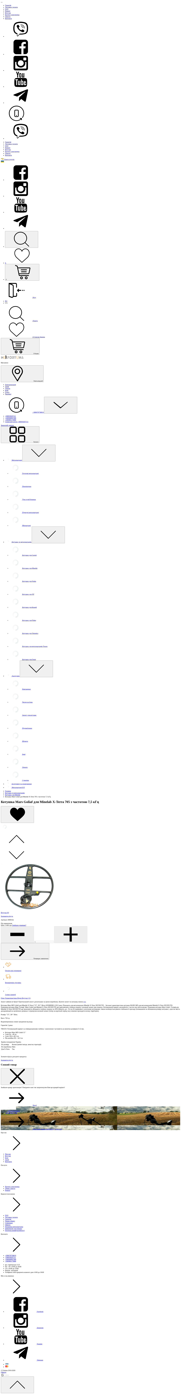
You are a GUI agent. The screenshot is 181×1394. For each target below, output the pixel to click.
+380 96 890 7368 (11, 1113)
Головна (8, 791)
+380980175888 (10, 420)
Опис (3, 998)
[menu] (2, 2)
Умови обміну (10, 1221)
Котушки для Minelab (12, 795)
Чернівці (8, 394)
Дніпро (7, 388)
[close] (17, 1076)
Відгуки (8, 13)
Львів (7, 386)
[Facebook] (20, 54)
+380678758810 (10, 1255)
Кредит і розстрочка (12, 15)
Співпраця (9, 1223)
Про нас (8, 1154)
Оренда (7, 17)
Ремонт (7, 11)
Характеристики (11, 998)
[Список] (60, 405)
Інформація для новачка (13, 1229)
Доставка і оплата (11, 7)
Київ (6, 390)
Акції (7, 1160)
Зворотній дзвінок (7, 425)
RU (6, 301)
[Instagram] (20, 70)
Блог (6, 1158)
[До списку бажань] (17, 814)
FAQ (6, 9)
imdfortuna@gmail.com (54, 1129)
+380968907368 (10, 418)
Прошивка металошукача (14, 1227)
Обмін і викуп (10, 1188)
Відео (19, 998)
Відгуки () (26, 998)
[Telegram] (20, 103)
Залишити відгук (7, 916)
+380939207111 (10, 416)
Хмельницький (10, 385)
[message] (20, 138)
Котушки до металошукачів (15, 793)
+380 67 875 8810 (13, 1111)
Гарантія (8, 5)
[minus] (17, 934)
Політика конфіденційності (15, 1230)
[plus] (70, 934)
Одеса (7, 392)
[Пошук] (21, 239)
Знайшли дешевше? (19, 925)
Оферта (7, 1225)
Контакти (8, 18)
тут (84, 1002)
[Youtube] (20, 86)
